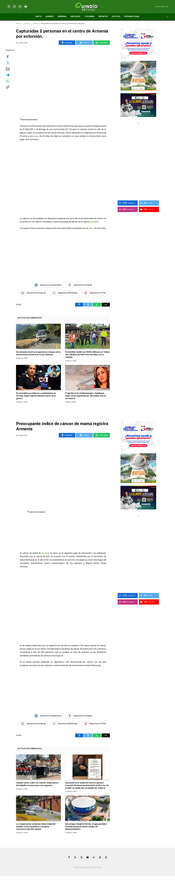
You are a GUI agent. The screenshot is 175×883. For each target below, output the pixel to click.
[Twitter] (7, 62)
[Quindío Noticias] (87, 6)
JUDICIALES (75, 17)
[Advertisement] (63, 81)
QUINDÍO (50, 17)
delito (91, 228)
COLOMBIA (89, 17)
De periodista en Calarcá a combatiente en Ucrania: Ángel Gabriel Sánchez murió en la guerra (36, 396)
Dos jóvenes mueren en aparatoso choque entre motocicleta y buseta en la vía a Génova (38, 353)
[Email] (7, 68)
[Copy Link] (7, 87)
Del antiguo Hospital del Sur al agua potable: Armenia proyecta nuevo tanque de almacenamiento (86, 826)
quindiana (94, 222)
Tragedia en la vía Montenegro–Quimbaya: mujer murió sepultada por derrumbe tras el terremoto (85, 396)
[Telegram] (7, 75)
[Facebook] (7, 56)
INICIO (38, 17)
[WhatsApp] (7, 81)
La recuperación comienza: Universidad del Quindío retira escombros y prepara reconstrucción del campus (35, 826)
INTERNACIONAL (132, 17)
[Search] (167, 16)
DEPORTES (103, 17)
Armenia (45, 553)
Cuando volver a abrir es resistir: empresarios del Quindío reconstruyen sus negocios (37, 784)
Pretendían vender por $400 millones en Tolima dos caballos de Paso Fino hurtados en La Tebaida (87, 354)
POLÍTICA (116, 17)
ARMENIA (62, 17)
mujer (36, 136)
